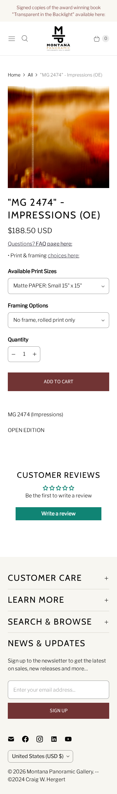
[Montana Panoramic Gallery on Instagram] (43, 739)
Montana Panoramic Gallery (60, 771)
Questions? (40, 244)
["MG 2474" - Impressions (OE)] (58, 137)
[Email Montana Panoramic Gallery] (15, 739)
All (30, 75)
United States (38, 756)
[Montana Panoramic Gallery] (59, 38)
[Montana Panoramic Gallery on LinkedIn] (58, 739)
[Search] (24, 38)
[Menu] (11, 38)
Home (14, 75)
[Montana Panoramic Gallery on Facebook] (29, 739)
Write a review (58, 513)
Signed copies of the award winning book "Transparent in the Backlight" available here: (58, 11)
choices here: (63, 255)
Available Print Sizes (32, 271)
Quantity (18, 340)
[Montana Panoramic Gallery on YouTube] (72, 739)
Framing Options (28, 305)
